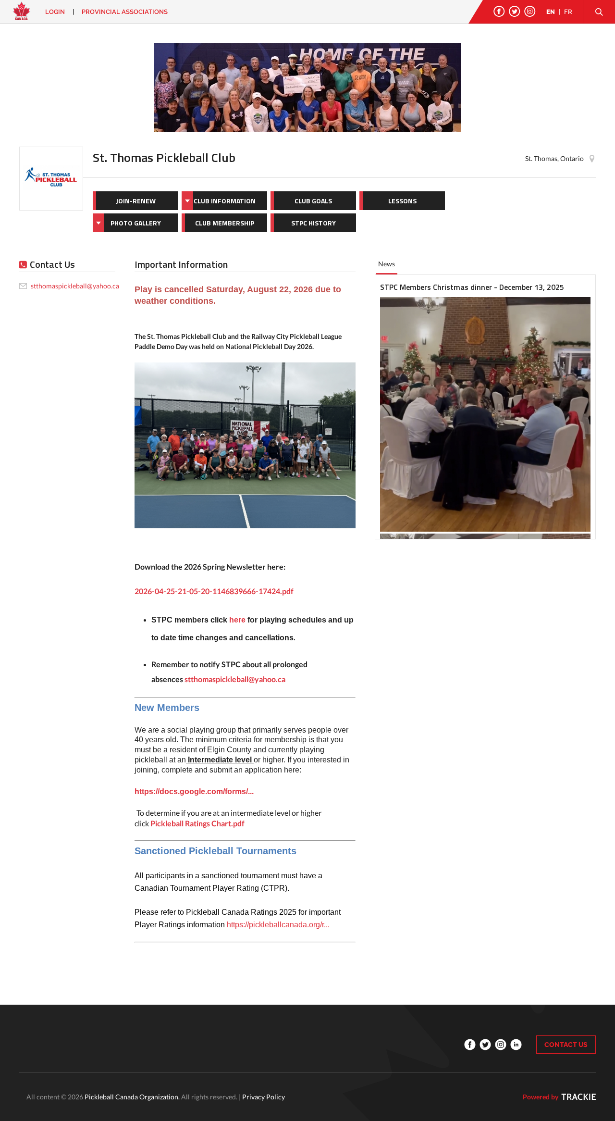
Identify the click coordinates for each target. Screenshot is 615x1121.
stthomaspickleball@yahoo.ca (234, 679)
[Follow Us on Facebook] (499, 11)
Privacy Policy (263, 1097)
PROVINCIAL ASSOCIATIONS (125, 11)
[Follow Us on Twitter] (514, 11)
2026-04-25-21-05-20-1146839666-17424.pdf (214, 591)
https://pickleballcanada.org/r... (278, 925)
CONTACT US (566, 1044)
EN (550, 11)
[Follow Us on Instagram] (530, 11)
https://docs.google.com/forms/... (194, 791)
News (386, 264)
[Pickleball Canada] (21, 15)
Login (55, 11)
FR (568, 11)
